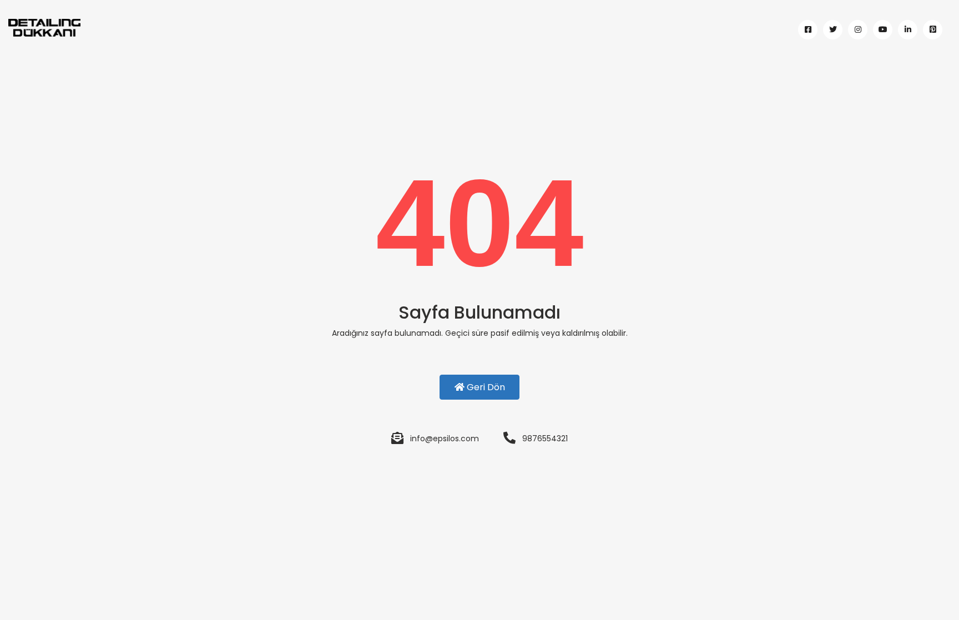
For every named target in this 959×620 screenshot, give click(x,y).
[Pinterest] (932, 29)
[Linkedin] (907, 29)
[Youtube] (882, 29)
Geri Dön (485, 387)
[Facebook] (807, 29)
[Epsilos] (119, 27)
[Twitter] (832, 29)
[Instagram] (857, 29)
